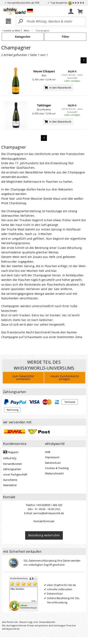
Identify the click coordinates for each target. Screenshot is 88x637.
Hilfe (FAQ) (9, 458)
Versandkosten (12, 464)
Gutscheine (10, 480)
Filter (65, 37)
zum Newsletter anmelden (23, 377)
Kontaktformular (44, 521)
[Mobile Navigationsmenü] (9, 21)
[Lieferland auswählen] (30, 10)
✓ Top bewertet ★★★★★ (66, 3)
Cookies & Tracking (57, 468)
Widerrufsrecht (54, 473)
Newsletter (10, 485)
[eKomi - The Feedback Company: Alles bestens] (23, 593)
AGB (47, 452)
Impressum (52, 457)
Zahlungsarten (12, 469)
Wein (27, 30)
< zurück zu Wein (11, 30)
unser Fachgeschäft (15, 474)
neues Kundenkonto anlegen (65, 377)
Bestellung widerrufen (44, 535)
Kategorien (22, 37)
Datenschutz (53, 463)
